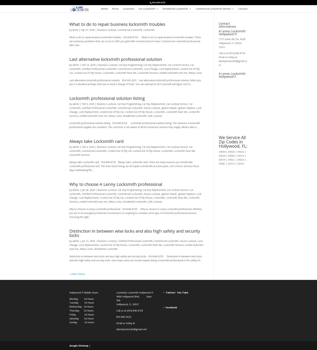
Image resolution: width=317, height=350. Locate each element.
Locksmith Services (148, 72)
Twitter (170, 292)
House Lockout (152, 107)
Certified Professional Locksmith (99, 68)
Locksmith (149, 29)
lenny (75, 29)
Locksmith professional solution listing (107, 98)
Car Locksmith (147, 9)
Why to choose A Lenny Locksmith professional (115, 184)
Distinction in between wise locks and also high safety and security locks (134, 233)
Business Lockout (106, 29)
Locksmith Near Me (125, 72)
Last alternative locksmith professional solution (115, 59)
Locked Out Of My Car (112, 111)
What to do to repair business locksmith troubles (117, 24)
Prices (115, 9)
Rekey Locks (195, 72)
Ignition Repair (169, 107)
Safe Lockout (155, 115)
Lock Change (151, 68)
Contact (243, 9)
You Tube (182, 292)
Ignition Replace (186, 107)
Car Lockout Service (178, 64)
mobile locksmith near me (173, 72)
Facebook (171, 307)
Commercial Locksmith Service (213, 9)
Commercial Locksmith (130, 29)
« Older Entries (77, 274)
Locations (128, 9)
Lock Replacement (169, 68)
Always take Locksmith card (96, 141)
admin (75, 64)
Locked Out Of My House (88, 72)
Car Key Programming (130, 64)
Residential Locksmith (175, 9)
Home (104, 9)
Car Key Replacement (154, 64)
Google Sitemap (78, 345)
